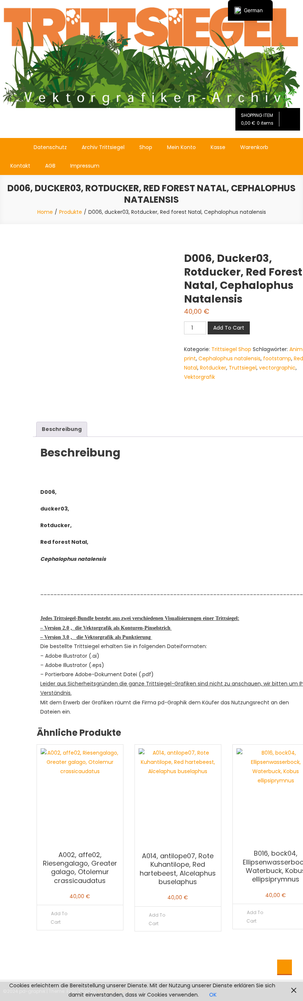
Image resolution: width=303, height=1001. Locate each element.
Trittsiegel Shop (231, 349)
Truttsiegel (242, 367)
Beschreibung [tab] (62, 429)
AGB (50, 165)
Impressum (84, 165)
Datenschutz (50, 147)
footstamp (277, 358)
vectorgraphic (277, 367)
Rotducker (213, 367)
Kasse (218, 147)
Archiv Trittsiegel (103, 147)
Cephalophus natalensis (229, 358)
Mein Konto (181, 147)
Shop (145, 147)
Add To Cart (228, 327)
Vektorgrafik (199, 377)
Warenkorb (254, 147)
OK (213, 994)
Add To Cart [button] (59, 917)
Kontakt (20, 165)
